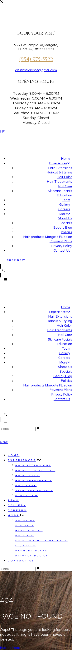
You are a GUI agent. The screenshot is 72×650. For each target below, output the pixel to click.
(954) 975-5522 (36, 59)
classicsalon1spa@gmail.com (36, 70)
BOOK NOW (16, 260)
